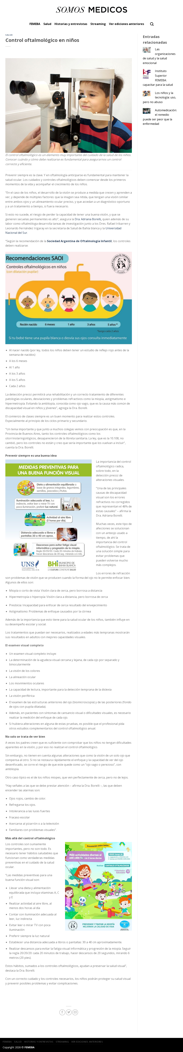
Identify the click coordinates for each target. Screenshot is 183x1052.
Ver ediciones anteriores (126, 24)
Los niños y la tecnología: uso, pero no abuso (159, 97)
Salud (47, 24)
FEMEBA (34, 24)
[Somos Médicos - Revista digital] (91, 10)
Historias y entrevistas (71, 24)
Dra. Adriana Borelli (88, 219)
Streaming (98, 24)
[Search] (152, 24)
